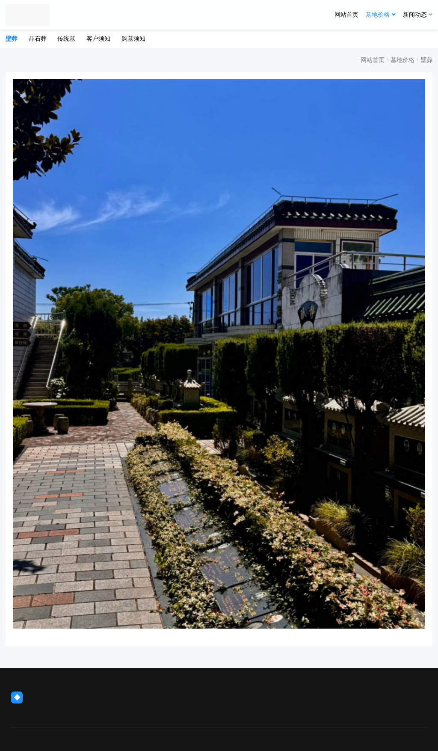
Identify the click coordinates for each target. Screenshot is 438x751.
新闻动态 (415, 14)
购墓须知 (133, 38)
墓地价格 (378, 14)
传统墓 (66, 38)
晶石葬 (38, 38)
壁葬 (12, 38)
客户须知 (98, 38)
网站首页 (346, 14)
